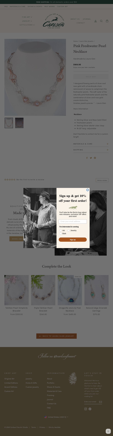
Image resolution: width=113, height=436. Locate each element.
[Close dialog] (88, 190)
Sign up (73, 239)
